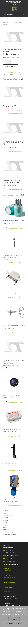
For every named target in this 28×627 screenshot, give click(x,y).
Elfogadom (14, 619)
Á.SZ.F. (5, 573)
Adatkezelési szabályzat (10, 580)
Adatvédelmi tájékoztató (14, 623)
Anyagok (5, 513)
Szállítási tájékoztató (9, 587)
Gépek (4, 522)
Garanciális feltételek (9, 582)
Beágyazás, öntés (7, 515)
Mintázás (5, 529)
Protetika (5, 537)
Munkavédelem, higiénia (9, 534)
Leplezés (5, 527)
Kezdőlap (5, 22)
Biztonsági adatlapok (9, 577)
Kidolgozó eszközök (8, 525)
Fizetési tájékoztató (9, 584)
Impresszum (7, 575)
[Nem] (26, 616)
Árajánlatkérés (7, 570)
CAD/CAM (5, 517)
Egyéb (9, 22)
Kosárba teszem (10, 66)
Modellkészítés (6, 532)
